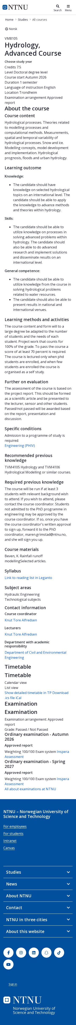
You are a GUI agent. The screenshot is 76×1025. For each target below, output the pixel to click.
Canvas (9, 848)
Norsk (13, 29)
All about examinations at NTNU (30, 789)
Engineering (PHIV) (20, 445)
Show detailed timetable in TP (28, 692)
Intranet (9, 840)
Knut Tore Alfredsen (21, 620)
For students (13, 833)
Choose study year (18, 62)
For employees (15, 826)
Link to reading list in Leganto (28, 577)
